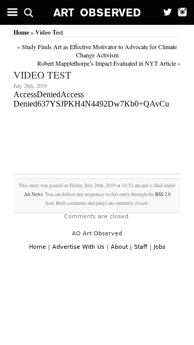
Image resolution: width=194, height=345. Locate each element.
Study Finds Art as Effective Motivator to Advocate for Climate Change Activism (99, 50)
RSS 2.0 (163, 194)
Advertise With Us (78, 247)
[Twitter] (164, 12)
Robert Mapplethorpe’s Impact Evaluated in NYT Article (106, 63)
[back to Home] (97, 12)
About (119, 247)
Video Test (42, 74)
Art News (33, 194)
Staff (140, 247)
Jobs (160, 247)
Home (21, 32)
